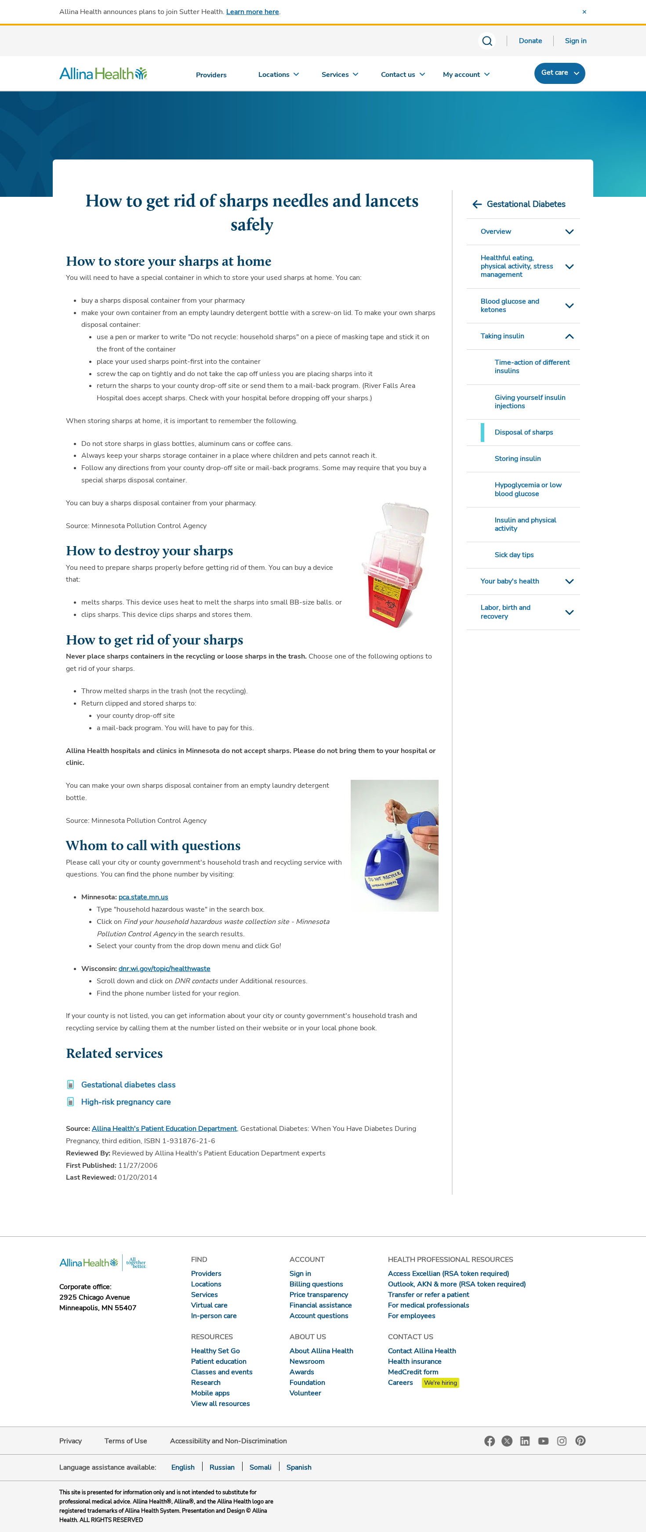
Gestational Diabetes (526, 204)
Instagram (562, 1440)
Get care (554, 72)
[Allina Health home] (103, 75)
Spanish (299, 1467)
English (183, 1467)
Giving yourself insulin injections (530, 402)
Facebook (489, 1441)
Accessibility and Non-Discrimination (228, 1441)
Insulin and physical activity (525, 524)
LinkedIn (525, 1440)
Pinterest (580, 1440)
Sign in (576, 41)
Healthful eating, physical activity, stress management (517, 266)
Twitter (507, 1441)
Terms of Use (126, 1441)
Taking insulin (502, 336)
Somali (261, 1467)
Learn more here (252, 12)
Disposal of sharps (524, 432)
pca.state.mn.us (143, 897)
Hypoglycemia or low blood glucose (528, 489)
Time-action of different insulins (532, 367)
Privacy (70, 1441)
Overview (496, 231)
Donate (530, 41)
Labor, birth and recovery (505, 612)
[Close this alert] (584, 12)
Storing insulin (518, 459)
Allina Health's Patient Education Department (164, 1129)
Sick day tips (514, 555)
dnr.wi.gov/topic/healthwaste (164, 969)
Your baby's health (510, 581)
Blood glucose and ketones (510, 306)
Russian (222, 1467)
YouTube (543, 1440)
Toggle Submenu (569, 231)
